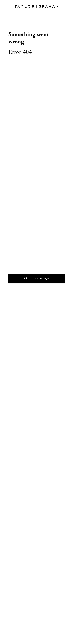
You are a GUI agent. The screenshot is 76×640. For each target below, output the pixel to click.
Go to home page (36, 278)
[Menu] (66, 6)
